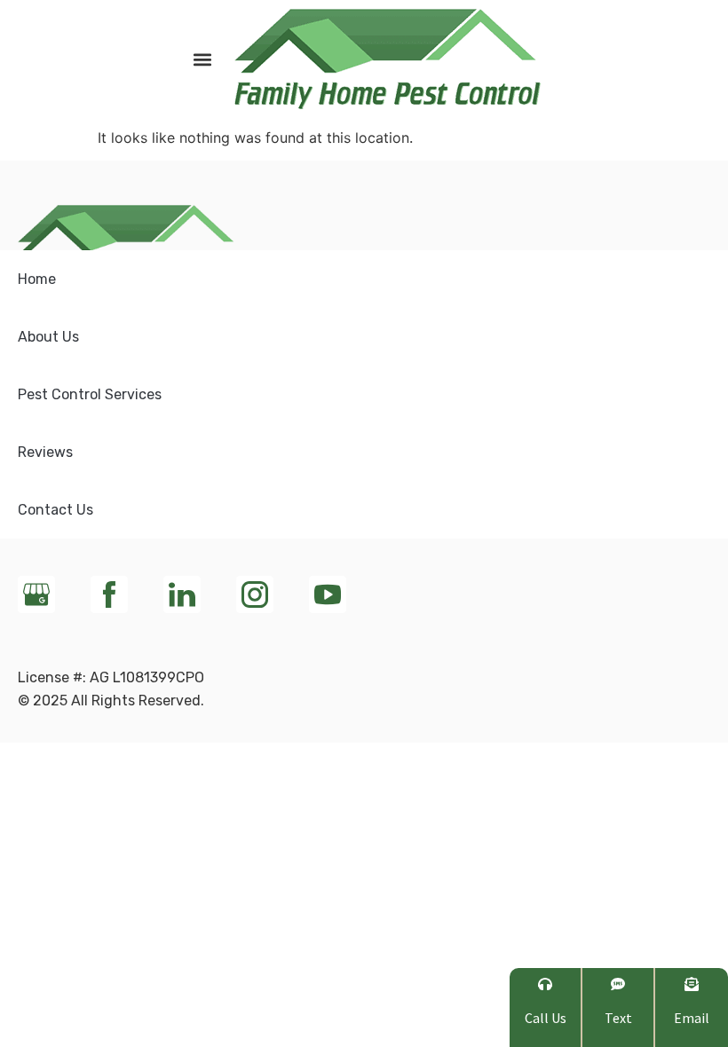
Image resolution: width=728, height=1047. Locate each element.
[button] (202, 59)
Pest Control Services (90, 394)
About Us (48, 336)
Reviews (45, 452)
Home (37, 279)
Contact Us (55, 509)
